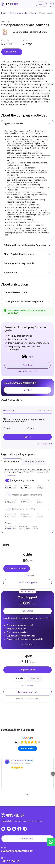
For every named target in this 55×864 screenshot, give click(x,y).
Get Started (10, 52)
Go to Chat (27, 611)
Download (27, 365)
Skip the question (44, 444)
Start (29, 390)
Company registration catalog (23, 13)
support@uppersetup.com (17, 850)
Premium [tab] (35, 678)
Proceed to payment (17, 568)
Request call (27, 838)
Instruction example (27, 371)
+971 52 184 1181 (10, 861)
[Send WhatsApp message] (51, 842)
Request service (27, 670)
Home (4, 13)
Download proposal (27, 692)
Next (26, 437)
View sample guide (27, 582)
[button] (2, 774)
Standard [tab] (20, 678)
